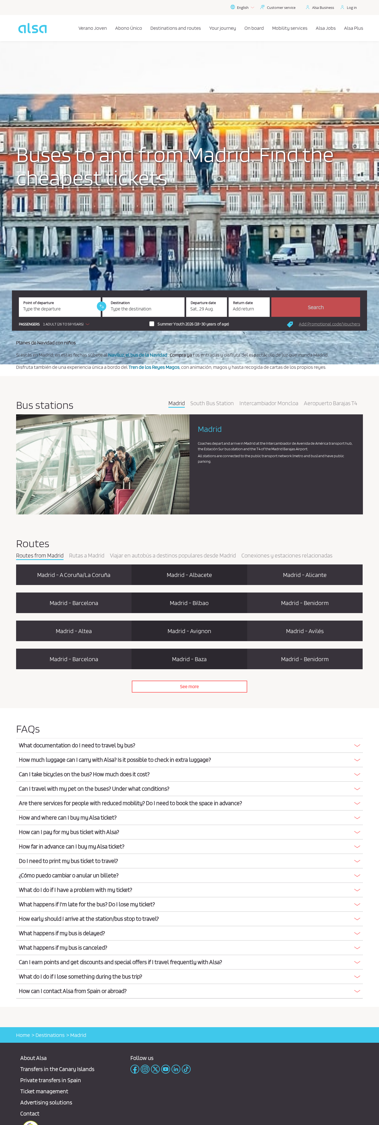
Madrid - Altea (74, 631)
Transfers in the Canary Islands (57, 1069)
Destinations (50, 1035)
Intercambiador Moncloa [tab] (268, 403)
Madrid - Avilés (305, 631)
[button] (55, 324)
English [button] (243, 7)
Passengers (29, 324)
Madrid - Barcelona (74, 603)
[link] (101, 306)
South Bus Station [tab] (212, 403)
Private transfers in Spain (50, 1080)
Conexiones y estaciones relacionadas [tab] (286, 556)
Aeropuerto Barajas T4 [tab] (330, 403)
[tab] (189, 745)
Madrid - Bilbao (189, 603)
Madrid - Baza (189, 659)
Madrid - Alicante (305, 575)
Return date (243, 303)
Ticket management (44, 1091)
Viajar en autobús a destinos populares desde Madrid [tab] (173, 556)
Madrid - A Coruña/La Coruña (73, 575)
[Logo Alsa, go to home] (32, 28)
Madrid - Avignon (189, 631)
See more (189, 686)
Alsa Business (323, 7)
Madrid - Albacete (189, 575)
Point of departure (38, 303)
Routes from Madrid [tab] (40, 556)
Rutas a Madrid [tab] (86, 556)
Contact (29, 1113)
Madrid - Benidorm (305, 603)
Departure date (203, 303)
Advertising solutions (46, 1102)
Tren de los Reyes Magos (154, 367)
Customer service (281, 7)
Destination (120, 303)
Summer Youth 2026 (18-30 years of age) (193, 324)
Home (23, 1035)
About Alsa (33, 1057)
